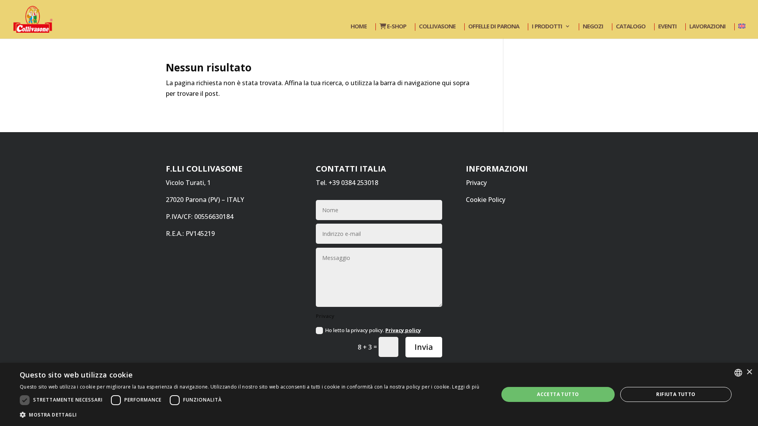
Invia (424, 347)
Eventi (667, 26)
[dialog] (379, 394)
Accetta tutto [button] (558, 394)
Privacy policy (403, 330)
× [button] (749, 372)
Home (359, 26)
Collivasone (437, 26)
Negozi (593, 26)
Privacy (476, 182)
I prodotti (547, 26)
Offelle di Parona (493, 26)
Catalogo (630, 26)
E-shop (396, 26)
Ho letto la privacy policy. (373, 330)
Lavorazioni (707, 26)
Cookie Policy (485, 199)
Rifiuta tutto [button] (675, 394)
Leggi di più (465, 386)
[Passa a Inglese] (740, 26)
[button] (249, 414)
